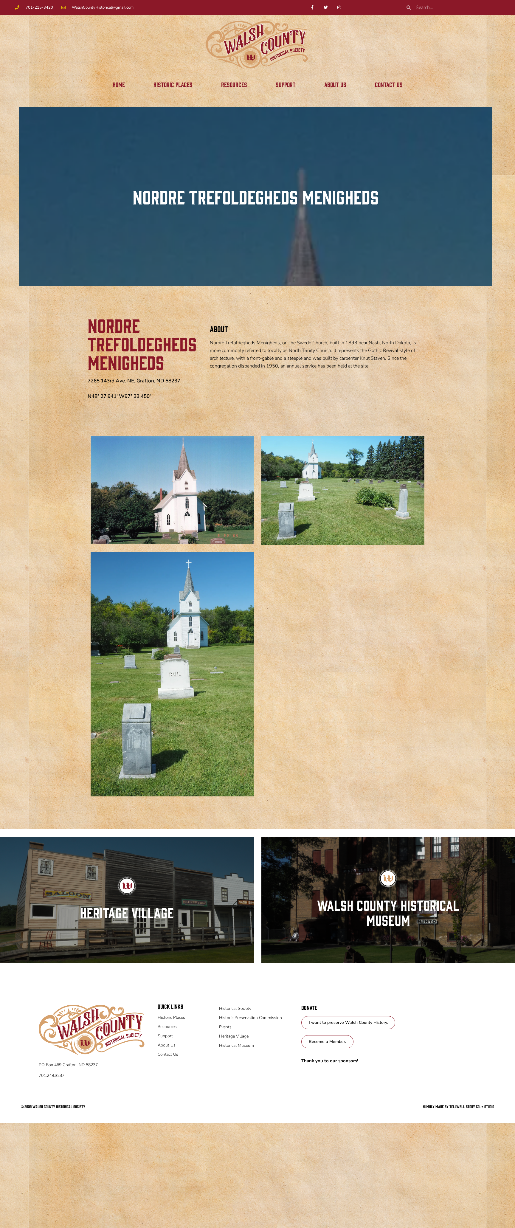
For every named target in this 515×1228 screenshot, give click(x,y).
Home (119, 84)
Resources (234, 84)
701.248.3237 (51, 1075)
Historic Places (173, 84)
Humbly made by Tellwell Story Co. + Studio (458, 1106)
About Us (335, 84)
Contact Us (389, 84)
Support (286, 84)
